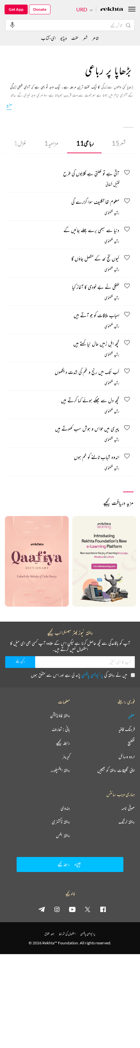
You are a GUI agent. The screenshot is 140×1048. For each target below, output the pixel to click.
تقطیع (131, 742)
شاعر (95, 38)
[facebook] (103, 909)
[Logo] (111, 9)
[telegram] (41, 909)
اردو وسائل (127, 756)
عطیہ (131, 715)
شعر (119, 143)
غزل (20, 143)
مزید (9, 104)
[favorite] (126, 173)
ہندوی (65, 808)
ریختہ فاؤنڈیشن (60, 715)
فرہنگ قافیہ (127, 729)
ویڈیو (63, 38)
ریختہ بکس (63, 835)
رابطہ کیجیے (63, 742)
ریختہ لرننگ (127, 821)
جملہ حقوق (49, 934)
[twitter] (87, 909)
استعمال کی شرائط (67, 934)
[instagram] (57, 909)
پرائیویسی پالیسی (92, 675)
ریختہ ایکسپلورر (60, 770)
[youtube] (72, 909)
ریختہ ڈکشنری (61, 821)
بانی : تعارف (61, 729)
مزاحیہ (51, 143)
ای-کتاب (48, 38)
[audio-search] (12, 25)
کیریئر (66, 756)
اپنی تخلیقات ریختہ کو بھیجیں (116, 770)
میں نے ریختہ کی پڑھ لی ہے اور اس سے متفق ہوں (79, 675)
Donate (39, 9)
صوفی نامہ (128, 808)
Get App (16, 9)
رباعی (85, 143)
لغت (74, 38)
